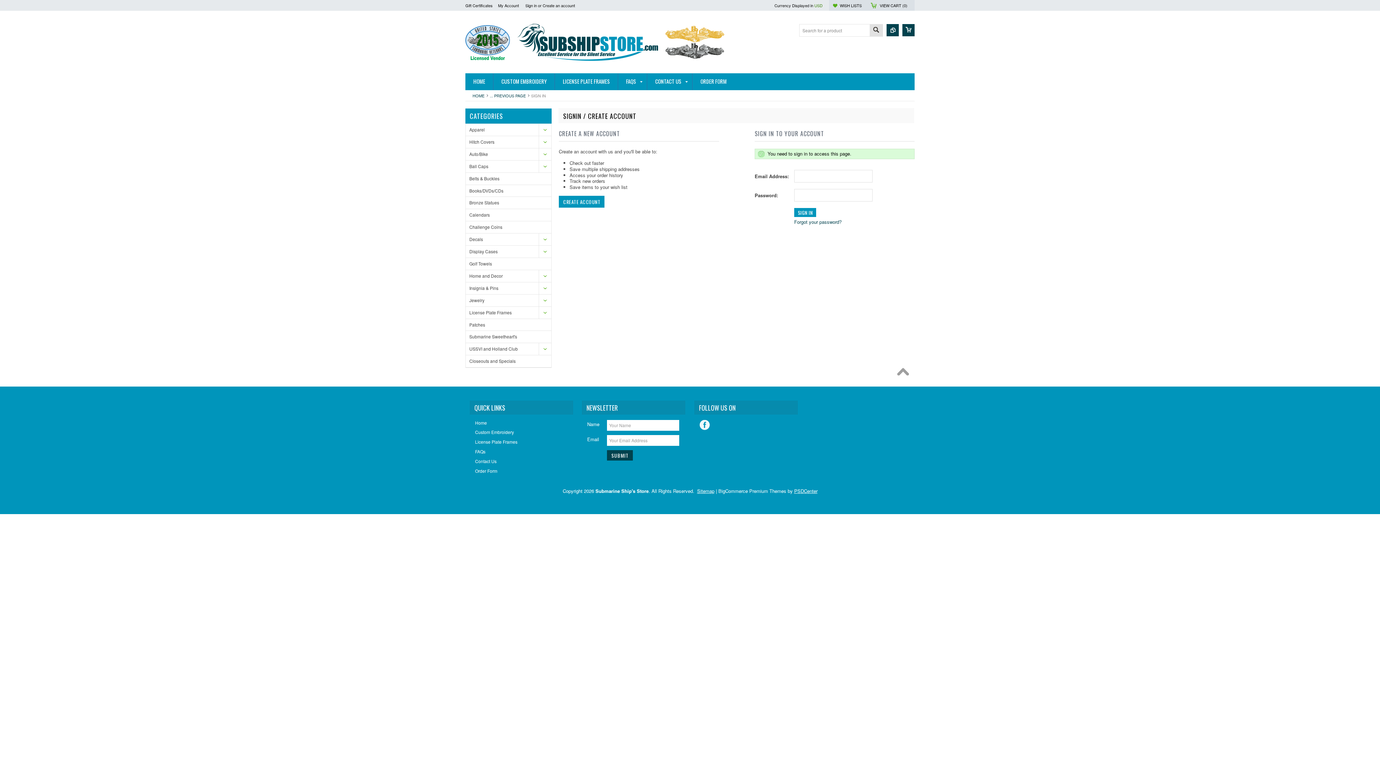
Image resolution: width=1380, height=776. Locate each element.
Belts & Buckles (484, 178)
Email (593, 439)
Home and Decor (486, 276)
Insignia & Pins (483, 288)
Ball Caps (478, 166)
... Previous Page (508, 95)
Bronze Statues (484, 202)
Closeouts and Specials (492, 361)
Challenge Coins (485, 227)
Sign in (531, 5)
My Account (508, 5)
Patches (477, 325)
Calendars (479, 215)
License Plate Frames (490, 312)
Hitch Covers (481, 142)
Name (593, 424)
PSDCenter (806, 491)
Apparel (477, 129)
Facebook (705, 425)
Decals (476, 239)
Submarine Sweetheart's (493, 336)
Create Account (581, 201)
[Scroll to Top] (905, 373)
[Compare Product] (893, 30)
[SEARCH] (876, 30)
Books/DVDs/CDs (486, 191)
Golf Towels (480, 263)
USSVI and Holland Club (493, 349)
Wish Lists (851, 5)
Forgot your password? (818, 221)
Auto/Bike (478, 154)
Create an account (559, 5)
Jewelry (476, 300)
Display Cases (483, 251)
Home (478, 95)
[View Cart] (908, 30)
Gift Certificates (479, 5)
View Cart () (893, 5)
